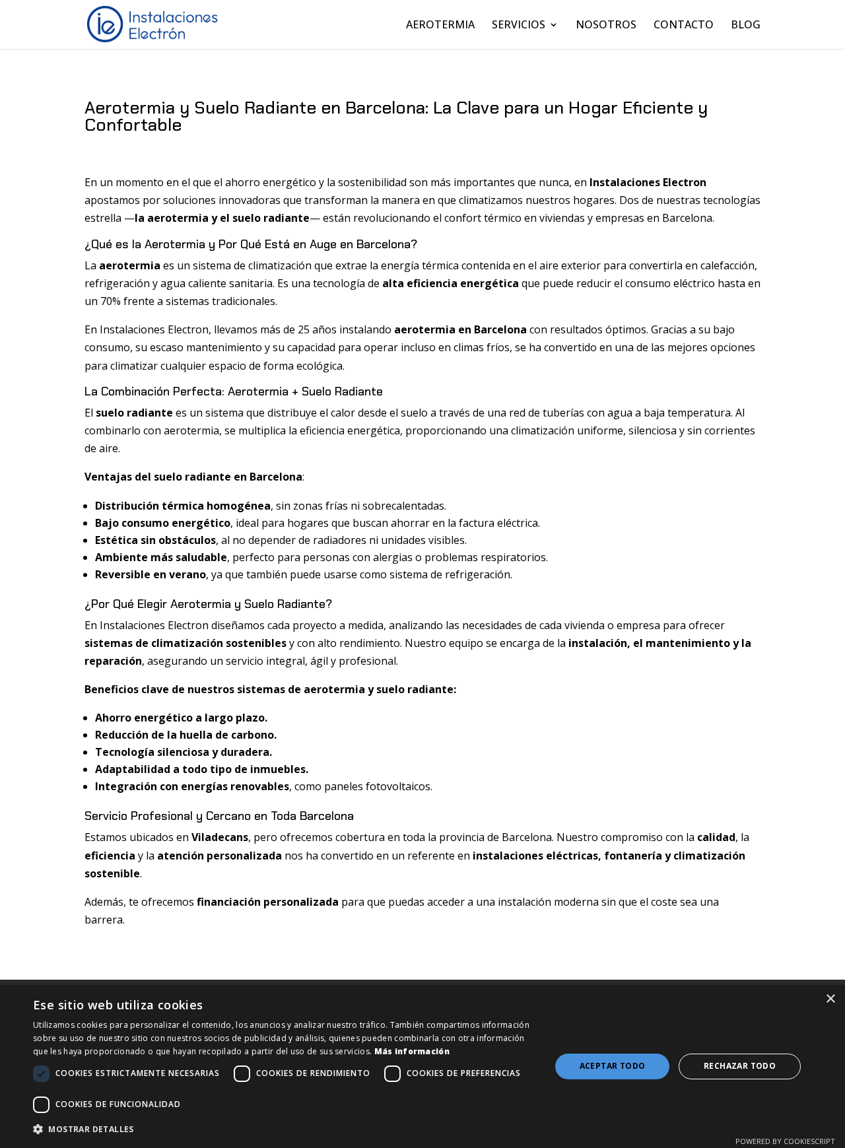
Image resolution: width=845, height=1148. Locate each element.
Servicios (518, 26)
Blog (745, 26)
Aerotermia (440, 26)
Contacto (684, 26)
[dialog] (422, 1066)
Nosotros (606, 26)
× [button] (830, 999)
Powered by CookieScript (785, 1141)
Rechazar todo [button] (740, 1065)
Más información (412, 1051)
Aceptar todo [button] (613, 1065)
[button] (284, 1129)
